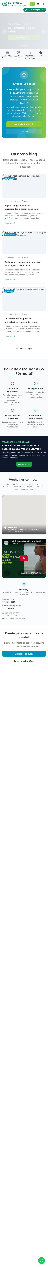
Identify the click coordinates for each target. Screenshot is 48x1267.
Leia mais (8, 223)
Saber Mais (24, 131)
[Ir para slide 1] (21, 45)
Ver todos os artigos (24, 348)
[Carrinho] (38, 4)
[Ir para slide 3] (26, 45)
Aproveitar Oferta (22, 124)
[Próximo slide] (43, 31)
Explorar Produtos (24, 653)
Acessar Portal (24, 464)
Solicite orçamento (37, 10)
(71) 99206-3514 (8, 602)
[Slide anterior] (4, 31)
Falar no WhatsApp (24, 661)
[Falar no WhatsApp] (41, 1260)
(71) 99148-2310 (8, 608)
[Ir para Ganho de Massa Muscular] (24, 31)
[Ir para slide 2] (24, 45)
